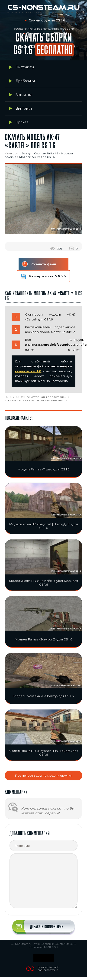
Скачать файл (43, 264)
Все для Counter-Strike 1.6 (40, 153)
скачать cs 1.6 (28, 371)
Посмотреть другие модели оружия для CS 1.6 (43, 777)
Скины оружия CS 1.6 (47, 20)
